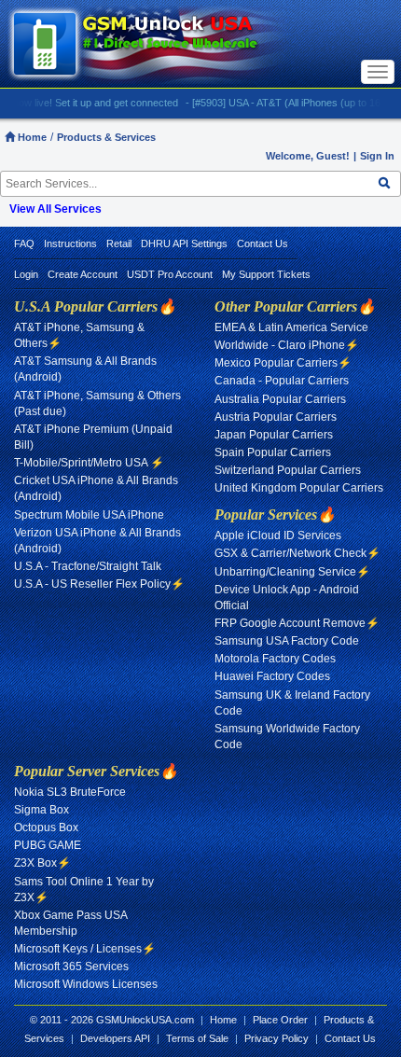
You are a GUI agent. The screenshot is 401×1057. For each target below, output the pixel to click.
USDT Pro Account (170, 274)
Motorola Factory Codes (275, 658)
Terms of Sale (197, 1038)
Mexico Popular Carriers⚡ (283, 362)
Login (26, 274)
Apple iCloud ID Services (277, 535)
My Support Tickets (266, 274)
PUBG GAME (47, 845)
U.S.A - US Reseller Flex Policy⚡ (99, 584)
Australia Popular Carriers (280, 399)
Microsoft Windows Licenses (86, 984)
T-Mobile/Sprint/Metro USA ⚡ (89, 462)
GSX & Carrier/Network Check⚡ (297, 553)
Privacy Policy (276, 1038)
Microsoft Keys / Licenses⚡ (85, 948)
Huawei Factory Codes (272, 676)
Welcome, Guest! (308, 155)
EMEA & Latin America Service (291, 327)
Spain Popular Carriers (272, 452)
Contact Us (262, 243)
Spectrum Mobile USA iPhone (89, 515)
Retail (118, 243)
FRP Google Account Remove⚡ (297, 623)
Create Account (83, 274)
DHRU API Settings (184, 243)
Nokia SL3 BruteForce (70, 792)
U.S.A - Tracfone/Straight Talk (87, 566)
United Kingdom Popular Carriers (298, 487)
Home (31, 137)
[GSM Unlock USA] (155, 43)
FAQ (24, 243)
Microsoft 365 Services (71, 966)
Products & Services (106, 137)
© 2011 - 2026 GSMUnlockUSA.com (112, 1019)
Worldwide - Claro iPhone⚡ (286, 345)
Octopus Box (46, 827)
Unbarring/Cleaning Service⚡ (292, 571)
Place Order (280, 1019)
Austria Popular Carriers (275, 417)
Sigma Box (41, 809)
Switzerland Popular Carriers (287, 470)
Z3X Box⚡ (42, 862)
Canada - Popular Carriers (281, 380)
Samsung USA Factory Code (286, 640)
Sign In (377, 155)
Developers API (115, 1038)
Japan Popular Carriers (273, 434)
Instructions (70, 243)
